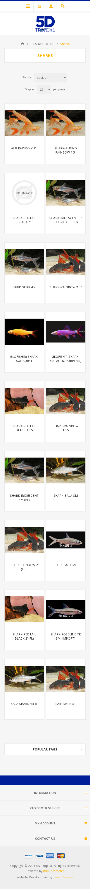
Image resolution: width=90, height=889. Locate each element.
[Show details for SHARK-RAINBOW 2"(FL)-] (24, 540)
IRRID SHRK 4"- (24, 287)
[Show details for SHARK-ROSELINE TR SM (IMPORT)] (65, 609)
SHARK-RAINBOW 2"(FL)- (24, 567)
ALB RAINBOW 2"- (24, 148)
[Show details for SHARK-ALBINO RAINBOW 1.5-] (65, 123)
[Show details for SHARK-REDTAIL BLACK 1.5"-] (24, 401)
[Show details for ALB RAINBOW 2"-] (24, 123)
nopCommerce (53, 871)
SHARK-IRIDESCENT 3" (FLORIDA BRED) (65, 220)
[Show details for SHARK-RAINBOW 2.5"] (65, 262)
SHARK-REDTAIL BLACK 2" (24, 220)
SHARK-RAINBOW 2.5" (66, 287)
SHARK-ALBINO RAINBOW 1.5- (65, 150)
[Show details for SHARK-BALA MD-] (65, 540)
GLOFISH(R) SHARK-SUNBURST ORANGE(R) (24, 360)
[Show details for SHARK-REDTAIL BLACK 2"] (24, 192)
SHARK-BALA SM (66, 495)
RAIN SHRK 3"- (65, 704)
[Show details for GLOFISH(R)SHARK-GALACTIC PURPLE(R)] (65, 331)
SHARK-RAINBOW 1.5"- (65, 428)
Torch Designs (63, 877)
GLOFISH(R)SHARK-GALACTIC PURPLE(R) (65, 358)
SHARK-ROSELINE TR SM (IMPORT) (65, 636)
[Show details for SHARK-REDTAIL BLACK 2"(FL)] (24, 609)
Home (22, 43)
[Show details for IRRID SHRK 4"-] (24, 262)
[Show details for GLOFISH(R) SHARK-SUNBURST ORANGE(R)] (24, 331)
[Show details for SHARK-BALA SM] (65, 470)
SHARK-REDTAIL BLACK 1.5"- (24, 428)
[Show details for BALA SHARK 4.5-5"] (24, 678)
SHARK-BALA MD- (66, 565)
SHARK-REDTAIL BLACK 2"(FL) (24, 636)
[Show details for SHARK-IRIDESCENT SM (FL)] (24, 470)
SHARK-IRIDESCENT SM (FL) (24, 497)
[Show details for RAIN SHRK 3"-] (65, 678)
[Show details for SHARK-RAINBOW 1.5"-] (65, 401)
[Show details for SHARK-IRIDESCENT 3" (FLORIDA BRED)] (65, 192)
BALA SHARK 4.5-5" (24, 704)
